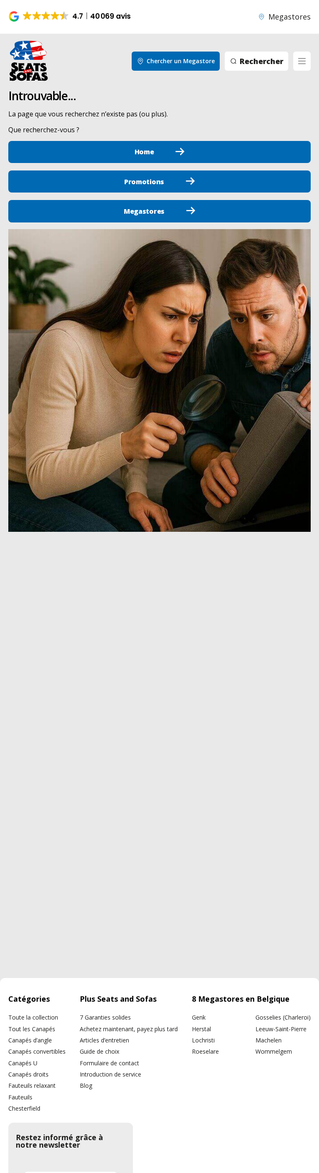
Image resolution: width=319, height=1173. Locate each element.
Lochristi (203, 1040)
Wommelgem (273, 1051)
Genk (199, 1017)
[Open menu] (302, 61)
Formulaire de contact (109, 1063)
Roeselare (205, 1051)
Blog (86, 1085)
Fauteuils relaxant (32, 1085)
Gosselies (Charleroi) (283, 1017)
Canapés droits (28, 1074)
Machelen (268, 1040)
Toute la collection (33, 1017)
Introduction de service (110, 1074)
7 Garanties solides (105, 1017)
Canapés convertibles (37, 1051)
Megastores (289, 17)
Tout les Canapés (31, 1029)
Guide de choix (99, 1051)
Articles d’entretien (104, 1040)
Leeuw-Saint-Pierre (281, 1029)
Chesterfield (24, 1108)
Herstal (201, 1029)
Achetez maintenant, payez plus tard (129, 1029)
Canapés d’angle (30, 1040)
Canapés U (22, 1063)
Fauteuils (20, 1097)
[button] (70, 16)
